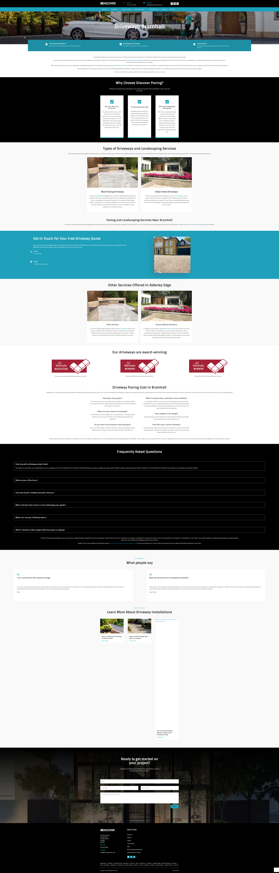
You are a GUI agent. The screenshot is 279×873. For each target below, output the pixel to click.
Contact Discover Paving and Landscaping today (123, 543)
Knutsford (120, 865)
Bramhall (126, 863)
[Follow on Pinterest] (177, 3)
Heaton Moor (159, 865)
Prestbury (149, 863)
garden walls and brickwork (171, 328)
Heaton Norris (168, 865)
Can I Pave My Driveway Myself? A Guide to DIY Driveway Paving (164, 732)
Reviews (164, 9)
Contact (172, 9)
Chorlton (176, 865)
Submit (174, 806)
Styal (137, 863)
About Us (105, 9)
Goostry (136, 865)
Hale (101, 865)
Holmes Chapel (128, 865)
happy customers (111, 125)
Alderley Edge (132, 60)
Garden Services (139, 9)
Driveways (114, 9)
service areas (192, 224)
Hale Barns (107, 865)
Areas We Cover (153, 9)
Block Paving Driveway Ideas (134, 849)
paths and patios (122, 328)
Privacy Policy (176, 870)
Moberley (113, 865)
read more (105, 641)
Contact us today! (159, 72)
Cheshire (110, 863)
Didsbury (146, 865)
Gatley (141, 865)
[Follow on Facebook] (172, 3)
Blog (128, 846)
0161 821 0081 (104, 847)
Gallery (129, 840)
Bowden (152, 865)
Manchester (103, 863)
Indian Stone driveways (177, 196)
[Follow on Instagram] (175, 3)
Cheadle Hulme (118, 863)
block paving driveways (98, 196)
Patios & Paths (126, 9)
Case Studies (130, 843)
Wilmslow (141, 60)
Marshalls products (122, 65)
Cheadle (174, 863)
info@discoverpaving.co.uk (41, 264)
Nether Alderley (166, 863)
